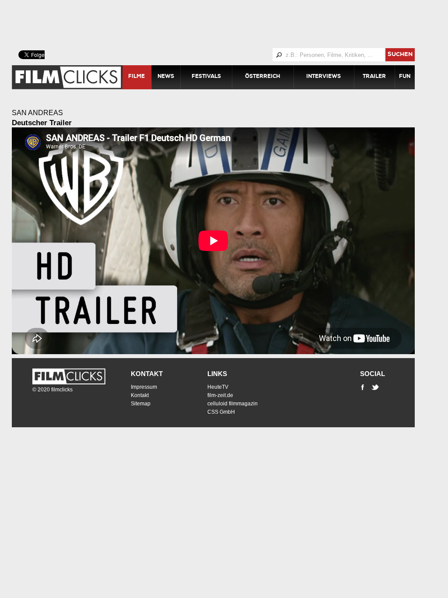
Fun (404, 77)
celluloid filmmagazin (232, 404)
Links (217, 373)
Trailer (374, 77)
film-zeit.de (220, 395)
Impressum (144, 387)
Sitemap (140, 404)
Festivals (206, 77)
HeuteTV (217, 387)
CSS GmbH (221, 412)
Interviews (323, 77)
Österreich (262, 77)
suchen (400, 55)
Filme (136, 77)
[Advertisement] (224, 24)
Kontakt (147, 373)
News (166, 77)
